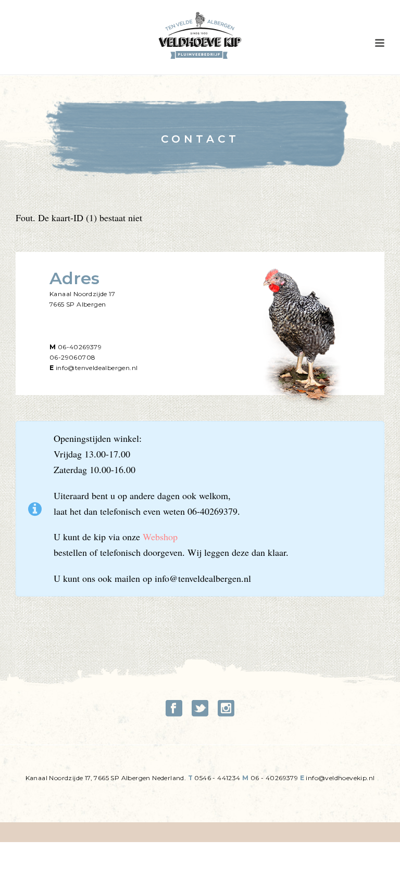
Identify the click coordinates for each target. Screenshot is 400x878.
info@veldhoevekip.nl (340, 778)
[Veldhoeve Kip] (200, 35)
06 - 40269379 (274, 778)
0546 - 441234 (217, 778)
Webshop (160, 536)
